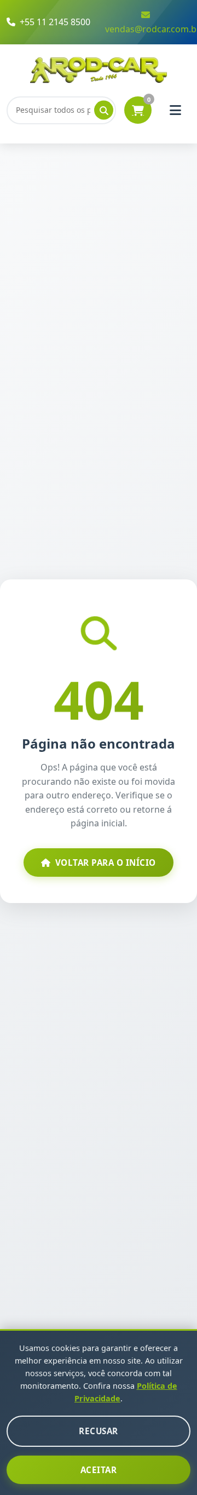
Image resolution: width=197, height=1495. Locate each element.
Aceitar (98, 1469)
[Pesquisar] (103, 110)
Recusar (98, 1430)
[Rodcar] (99, 69)
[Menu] (175, 110)
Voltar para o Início (105, 862)
